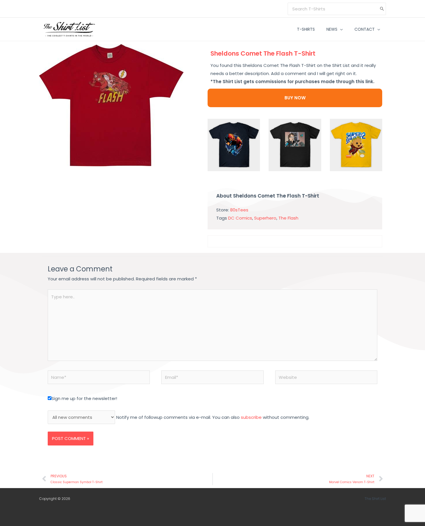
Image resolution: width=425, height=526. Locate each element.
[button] (340, 29)
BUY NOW (295, 98)
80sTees (239, 210)
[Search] (382, 9)
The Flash (288, 218)
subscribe (251, 417)
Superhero (265, 218)
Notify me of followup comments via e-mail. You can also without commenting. (212, 417)
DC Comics (240, 218)
